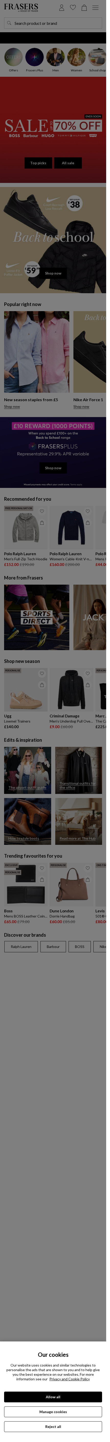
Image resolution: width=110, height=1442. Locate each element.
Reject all (53, 1426)
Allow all (53, 1397)
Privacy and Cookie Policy (69, 1379)
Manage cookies (53, 1412)
